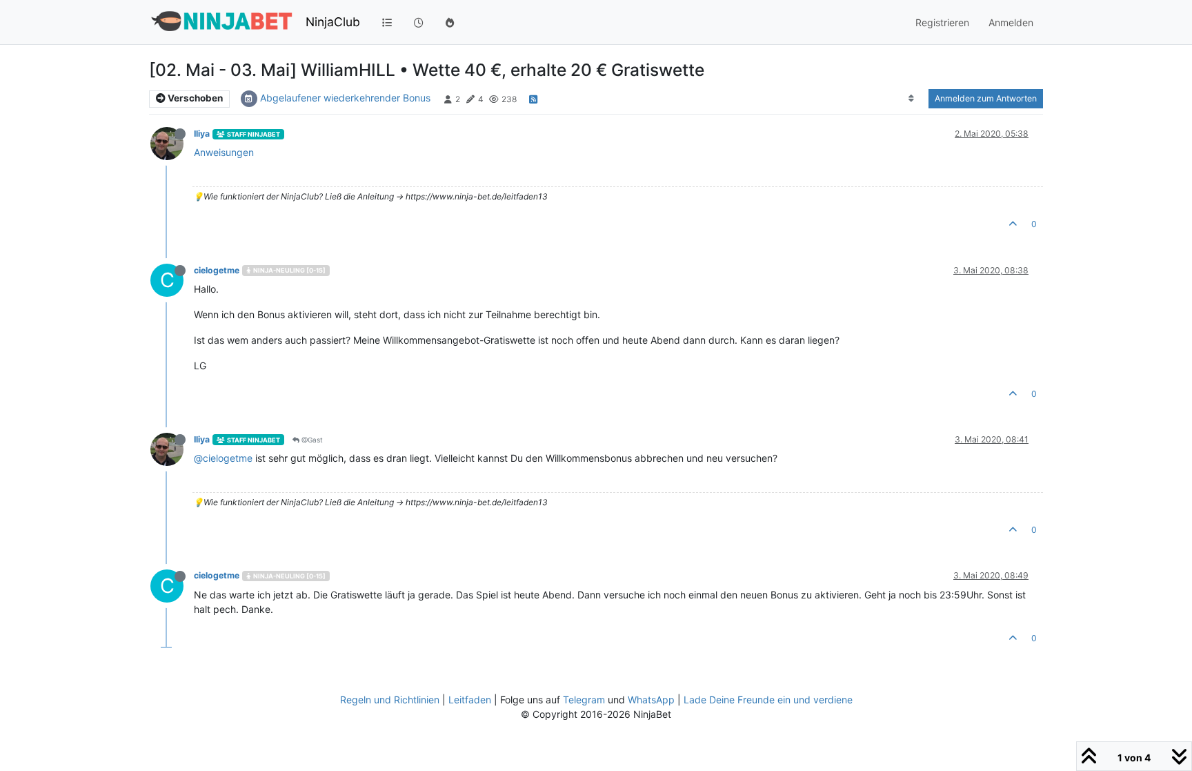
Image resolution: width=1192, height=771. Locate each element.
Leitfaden (469, 699)
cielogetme (216, 270)
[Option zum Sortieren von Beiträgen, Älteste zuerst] (911, 98)
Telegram (584, 699)
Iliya (202, 133)
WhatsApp (651, 699)
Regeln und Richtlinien (389, 699)
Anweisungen (224, 152)
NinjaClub (333, 21)
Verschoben (194, 98)
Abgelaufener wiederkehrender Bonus (345, 98)
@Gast (311, 440)
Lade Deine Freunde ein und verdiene (768, 699)
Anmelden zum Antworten (986, 98)
